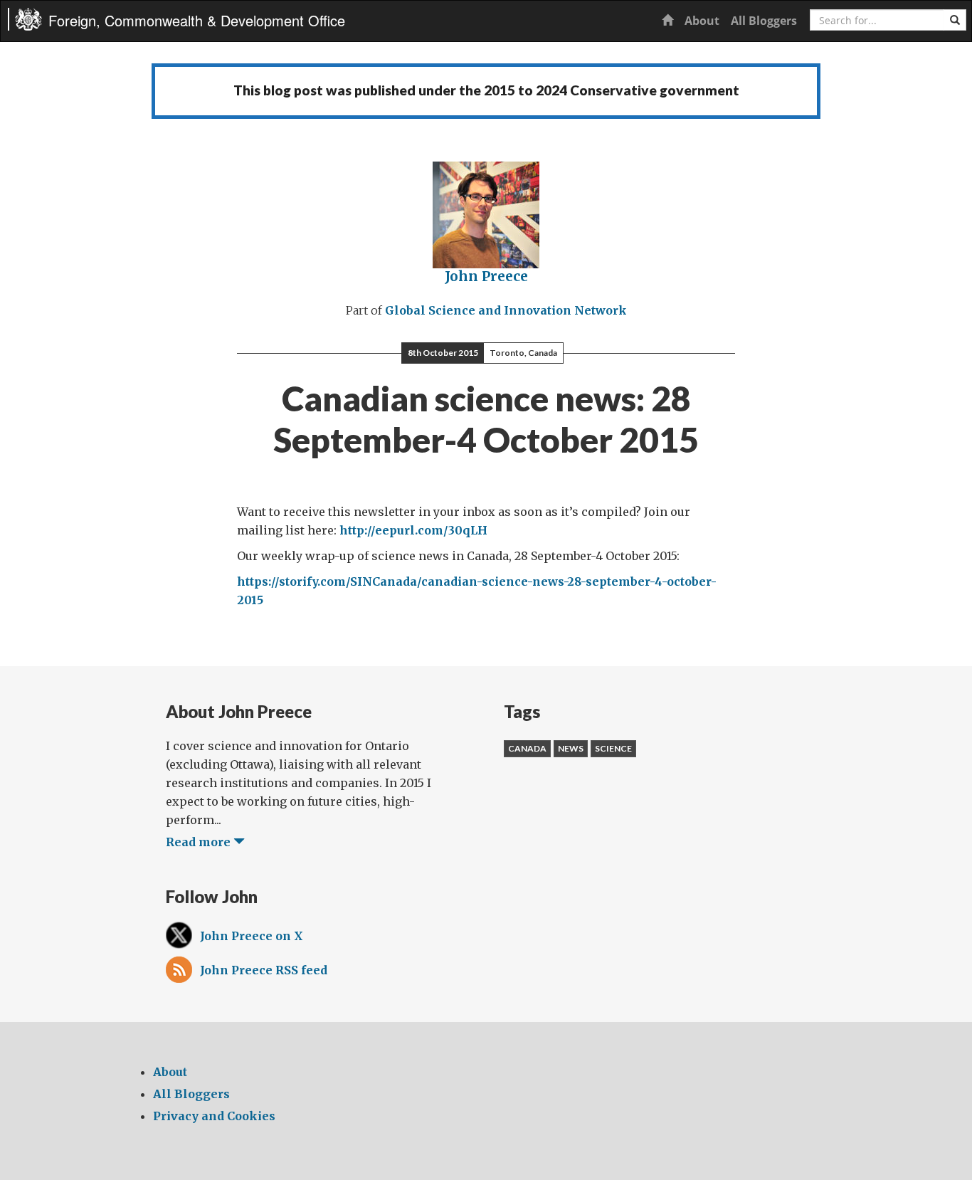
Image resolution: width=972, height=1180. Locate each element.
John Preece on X (251, 936)
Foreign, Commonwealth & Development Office (196, 20)
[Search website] (955, 20)
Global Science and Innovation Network (506, 310)
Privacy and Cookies (214, 1116)
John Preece (486, 276)
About (702, 20)
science (613, 748)
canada (527, 748)
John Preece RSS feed (263, 970)
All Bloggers (764, 20)
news (570, 748)
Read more (199, 842)
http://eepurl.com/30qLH (413, 530)
